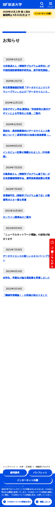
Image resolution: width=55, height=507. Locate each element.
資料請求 (15, 472)
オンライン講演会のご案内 (17, 217)
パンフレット (40, 472)
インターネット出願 (27, 480)
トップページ (9, 467)
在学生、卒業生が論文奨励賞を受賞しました (26, 277)
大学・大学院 (25, 467)
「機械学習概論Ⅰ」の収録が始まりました (25, 295)
